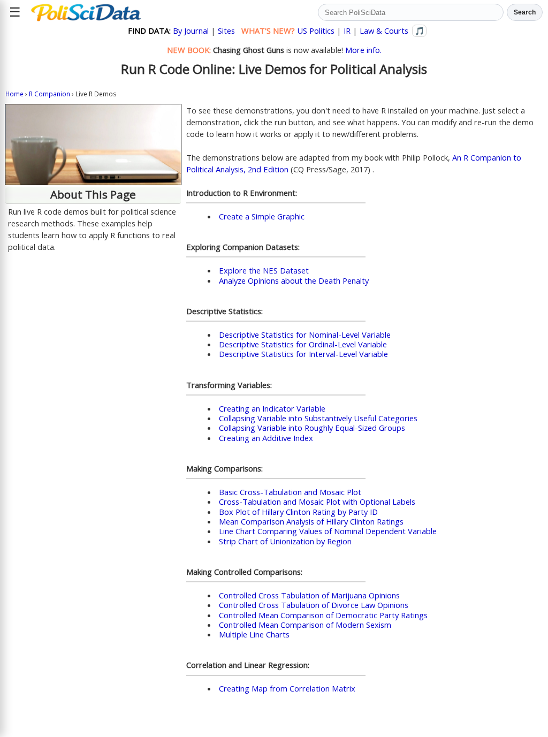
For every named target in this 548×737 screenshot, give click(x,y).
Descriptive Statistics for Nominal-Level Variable (305, 334)
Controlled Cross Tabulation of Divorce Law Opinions (313, 604)
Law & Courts (384, 30)
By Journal (191, 30)
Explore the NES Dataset (264, 270)
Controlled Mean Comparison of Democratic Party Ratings (323, 615)
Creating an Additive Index (266, 437)
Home (14, 93)
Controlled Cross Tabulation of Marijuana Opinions (309, 595)
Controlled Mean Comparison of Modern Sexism (305, 624)
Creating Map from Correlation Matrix (287, 688)
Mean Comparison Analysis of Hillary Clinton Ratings (311, 521)
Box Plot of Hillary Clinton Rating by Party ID (298, 511)
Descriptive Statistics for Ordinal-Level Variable (303, 344)
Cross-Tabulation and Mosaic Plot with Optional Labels (317, 501)
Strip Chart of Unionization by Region (285, 541)
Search (525, 12)
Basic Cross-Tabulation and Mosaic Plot (290, 492)
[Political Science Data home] (86, 12)
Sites (226, 30)
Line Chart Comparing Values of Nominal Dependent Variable (328, 531)
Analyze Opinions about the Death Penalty (294, 280)
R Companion (49, 93)
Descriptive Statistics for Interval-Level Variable (303, 353)
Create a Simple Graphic (262, 216)
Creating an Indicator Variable (272, 408)
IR (347, 30)
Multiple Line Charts (254, 634)
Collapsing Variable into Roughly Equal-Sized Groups (312, 427)
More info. (363, 49)
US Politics (315, 30)
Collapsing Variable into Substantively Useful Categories (318, 418)
